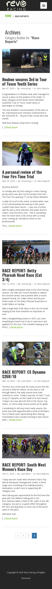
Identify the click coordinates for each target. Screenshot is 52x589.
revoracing (26, 88)
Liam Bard (26, 380)
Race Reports (43, 88)
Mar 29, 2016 (8, 181)
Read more (11, 127)
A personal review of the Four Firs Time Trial (22, 174)
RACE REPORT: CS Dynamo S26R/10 (23, 374)
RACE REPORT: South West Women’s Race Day (24, 467)
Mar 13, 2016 (8, 283)
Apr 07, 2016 (8, 88)
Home (8, 16)
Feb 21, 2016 (8, 473)
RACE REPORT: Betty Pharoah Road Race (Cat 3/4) (22, 275)
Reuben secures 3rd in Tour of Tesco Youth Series (24, 81)
